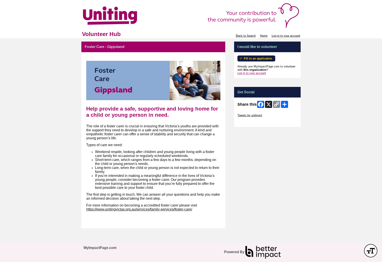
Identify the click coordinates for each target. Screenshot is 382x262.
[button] (370, 250)
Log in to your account (286, 35)
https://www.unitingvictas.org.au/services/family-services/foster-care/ (139, 209)
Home (263, 35)
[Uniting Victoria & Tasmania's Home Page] (191, 15)
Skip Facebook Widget (251, 122)
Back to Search (246, 35)
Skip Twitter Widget (249, 112)
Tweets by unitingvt (249, 115)
